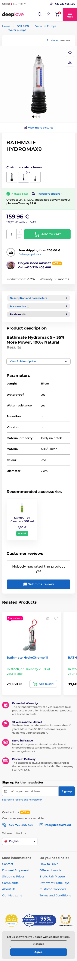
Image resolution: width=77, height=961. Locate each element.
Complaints (10, 882)
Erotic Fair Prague (52, 876)
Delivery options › (29, 254)
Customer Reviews (53, 889)
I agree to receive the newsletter (22, 799)
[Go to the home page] (13, 14)
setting (64, 936)
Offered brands (50, 870)
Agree (38, 952)
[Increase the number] (19, 231)
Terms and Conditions (55, 895)
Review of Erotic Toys (55, 882)
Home (6, 26)
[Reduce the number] (19, 237)
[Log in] (48, 14)
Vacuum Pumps (45, 26)
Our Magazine (12, 895)
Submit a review (40, 584)
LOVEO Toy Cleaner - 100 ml (22, 519)
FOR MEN (22, 26)
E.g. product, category (27, 39)
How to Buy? (49, 864)
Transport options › (49, 193)
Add (23, 533)
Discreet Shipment (15, 870)
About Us (8, 889)
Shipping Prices (13, 876)
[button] (40, 14)
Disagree (38, 943)
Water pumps (17, 30)
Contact (7, 864)
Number (12, 234)
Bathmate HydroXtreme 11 (27, 657)
